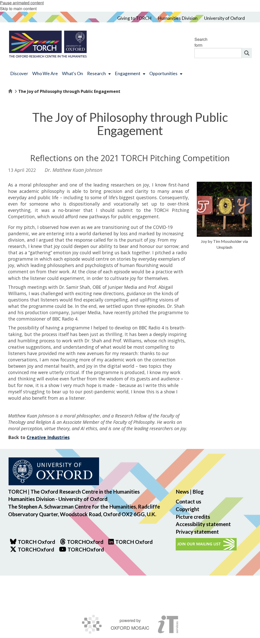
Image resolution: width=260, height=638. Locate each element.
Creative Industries (48, 437)
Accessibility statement (203, 524)
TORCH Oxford (134, 542)
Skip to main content (18, 8)
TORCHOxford (36, 549)
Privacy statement (197, 531)
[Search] (247, 53)
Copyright (187, 509)
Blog (198, 491)
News (182, 491)
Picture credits (193, 516)
